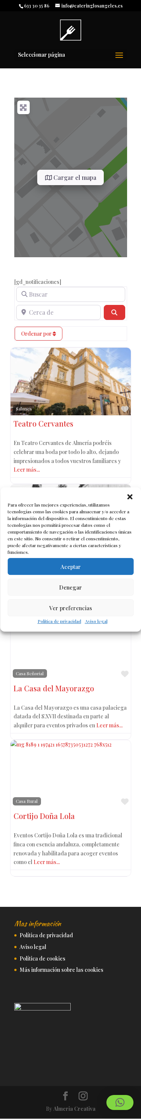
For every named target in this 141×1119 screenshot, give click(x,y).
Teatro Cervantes (43, 423)
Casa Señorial (30, 673)
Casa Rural (27, 801)
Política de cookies (42, 958)
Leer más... (27, 469)
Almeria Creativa (74, 1108)
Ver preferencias (70, 608)
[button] (129, 497)
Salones (24, 409)
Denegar (70, 587)
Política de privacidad (59, 621)
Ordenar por (37, 333)
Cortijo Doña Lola (44, 816)
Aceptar (71, 566)
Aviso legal (96, 621)
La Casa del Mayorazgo (54, 688)
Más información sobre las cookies (61, 969)
